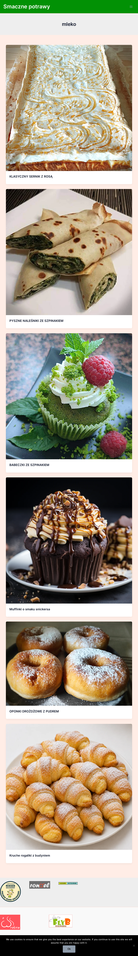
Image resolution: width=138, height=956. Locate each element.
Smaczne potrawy (26, 6)
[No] (133, 945)
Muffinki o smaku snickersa (29, 609)
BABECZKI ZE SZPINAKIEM (29, 465)
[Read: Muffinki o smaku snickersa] (69, 540)
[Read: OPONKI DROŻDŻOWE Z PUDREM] (69, 663)
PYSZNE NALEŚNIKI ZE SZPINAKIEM (36, 321)
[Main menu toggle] (131, 6)
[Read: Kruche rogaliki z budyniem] (69, 786)
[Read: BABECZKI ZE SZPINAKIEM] (69, 396)
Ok (69, 948)
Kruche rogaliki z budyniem (29, 855)
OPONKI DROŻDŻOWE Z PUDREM (34, 711)
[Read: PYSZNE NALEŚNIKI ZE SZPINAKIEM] (69, 251)
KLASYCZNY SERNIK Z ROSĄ (31, 176)
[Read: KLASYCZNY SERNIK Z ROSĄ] (69, 107)
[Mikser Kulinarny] (10, 891)
